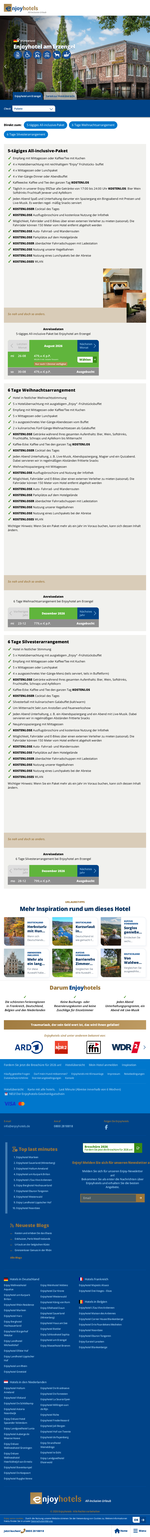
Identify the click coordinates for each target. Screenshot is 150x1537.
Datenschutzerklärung (42, 1521)
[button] (88, 346)
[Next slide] (144, 66)
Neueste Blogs (32, 1225)
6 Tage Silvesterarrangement (26, 134)
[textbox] (33, 108)
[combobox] (33, 108)
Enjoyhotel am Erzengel (28, 96)
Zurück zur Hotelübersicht (60, 96)
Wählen (85, 359)
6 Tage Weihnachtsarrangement (93, 125)
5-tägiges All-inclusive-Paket (45, 125)
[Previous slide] (5, 66)
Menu (142, 1530)
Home (124, 1530)
